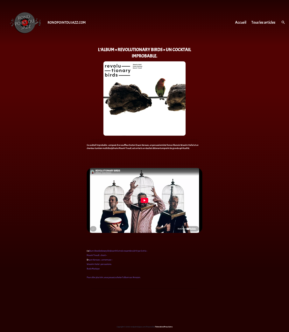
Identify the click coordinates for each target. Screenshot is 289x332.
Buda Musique (93, 268)
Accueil (240, 22)
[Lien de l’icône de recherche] (283, 22)
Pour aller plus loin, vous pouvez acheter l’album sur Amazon (113, 277)
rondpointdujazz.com (67, 22)
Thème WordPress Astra (163, 327)
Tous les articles (263, 22)
